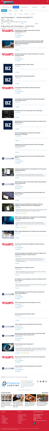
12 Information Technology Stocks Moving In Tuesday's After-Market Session (30, 122)
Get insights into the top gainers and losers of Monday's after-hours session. (31, 279)
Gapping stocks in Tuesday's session (25, 267)
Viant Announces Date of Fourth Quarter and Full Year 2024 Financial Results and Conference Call (30, 334)
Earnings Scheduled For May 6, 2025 (24, 64)
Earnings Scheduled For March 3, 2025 (25, 314)
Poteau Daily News (7, 428)
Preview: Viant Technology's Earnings (25, 76)
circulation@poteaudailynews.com (40, 420)
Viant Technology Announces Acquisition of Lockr (28, 302)
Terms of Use (20, 428)
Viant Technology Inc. (20, 35)
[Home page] (8, 2)
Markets (4, 10)
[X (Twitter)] (38, 384)
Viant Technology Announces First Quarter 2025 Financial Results (30, 157)
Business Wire (18, 60)
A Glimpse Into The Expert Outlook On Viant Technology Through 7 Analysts (29, 145)
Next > (26, 28)
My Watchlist (34, 7)
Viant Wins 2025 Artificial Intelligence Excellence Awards (29, 244)
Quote (9, 23)
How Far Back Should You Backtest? (24, 344)
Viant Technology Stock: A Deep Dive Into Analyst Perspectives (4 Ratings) (27, 133)
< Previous (3, 28)
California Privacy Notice (30, 428)
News (15, 13)
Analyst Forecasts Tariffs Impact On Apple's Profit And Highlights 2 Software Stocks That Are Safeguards (29, 204)
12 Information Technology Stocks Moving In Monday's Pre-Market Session (30, 193)
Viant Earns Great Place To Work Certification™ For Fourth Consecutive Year (29, 54)
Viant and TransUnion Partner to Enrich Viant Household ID (30, 356)
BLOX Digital (16, 429)
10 (21, 28)
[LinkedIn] (43, 384)
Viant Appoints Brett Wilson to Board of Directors (27, 87)
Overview (10, 13)
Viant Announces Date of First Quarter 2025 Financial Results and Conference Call (30, 182)
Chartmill (17, 263)
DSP (31, 17)
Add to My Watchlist (23, 21)
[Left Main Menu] (2, 1)
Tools (21, 10)
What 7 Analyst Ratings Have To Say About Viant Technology (31, 231)
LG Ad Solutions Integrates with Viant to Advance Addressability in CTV (27, 31)
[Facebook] (40, 384)
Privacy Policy (24, 385)
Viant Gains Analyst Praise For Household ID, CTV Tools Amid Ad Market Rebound (30, 169)
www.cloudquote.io (28, 382)
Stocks (10, 10)
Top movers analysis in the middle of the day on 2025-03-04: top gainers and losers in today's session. (30, 254)
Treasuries (33, 13)
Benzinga (17, 83)
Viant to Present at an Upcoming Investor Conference (28, 324)
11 (23, 28)
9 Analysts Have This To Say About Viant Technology (29, 110)
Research (36, 23)
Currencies (20, 13)
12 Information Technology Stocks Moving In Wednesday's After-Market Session (30, 99)
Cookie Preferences (36, 428)
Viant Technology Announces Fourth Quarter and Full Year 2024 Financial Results (30, 292)
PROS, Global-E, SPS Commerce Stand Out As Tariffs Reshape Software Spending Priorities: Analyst (30, 217)
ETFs (16, 10)
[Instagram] (46, 384)
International (26, 13)
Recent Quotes (24, 7)
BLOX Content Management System (8, 429)
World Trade (24, 227)
